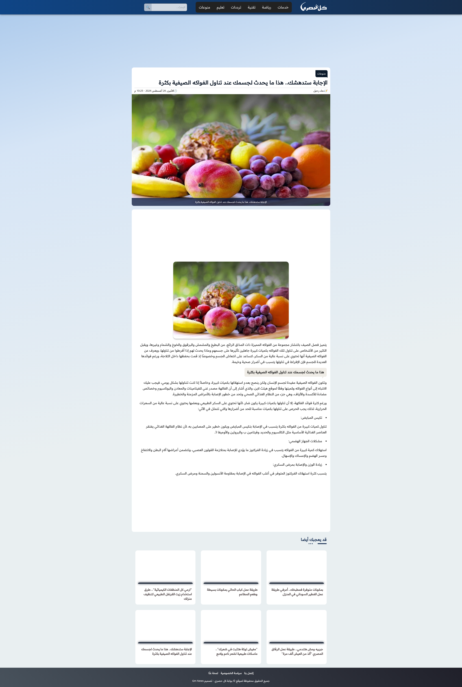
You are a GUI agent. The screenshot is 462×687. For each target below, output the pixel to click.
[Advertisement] (231, 38)
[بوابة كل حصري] (313, 7)
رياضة (266, 7)
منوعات (204, 7)
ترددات (236, 7)
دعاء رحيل (318, 90)
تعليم (221, 7)
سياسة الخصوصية (231, 673)
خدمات (283, 7)
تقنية (252, 7)
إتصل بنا (249, 673)
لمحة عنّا (213, 673)
